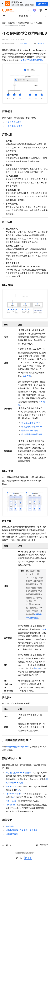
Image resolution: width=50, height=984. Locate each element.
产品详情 (23, 43)
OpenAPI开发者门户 (15, 793)
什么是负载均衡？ (14, 122)
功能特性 (10, 826)
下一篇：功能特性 (40, 844)
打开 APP (42, 3)
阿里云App (11, 800)
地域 (44, 629)
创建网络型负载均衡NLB (17, 746)
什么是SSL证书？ (14, 126)
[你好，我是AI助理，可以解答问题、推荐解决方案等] (34, 10)
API (13, 796)
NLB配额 (26, 375)
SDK (18, 789)
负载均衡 (11, 23)
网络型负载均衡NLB (25, 23)
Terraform (10, 804)
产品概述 (39, 23)
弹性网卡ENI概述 (29, 430)
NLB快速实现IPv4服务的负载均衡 (22, 830)
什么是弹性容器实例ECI (32, 426)
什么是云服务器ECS (30, 422)
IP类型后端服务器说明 (31, 434)
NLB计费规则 (12, 834)
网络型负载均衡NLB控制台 (18, 772)
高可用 (37, 668)
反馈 (29, 858)
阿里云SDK (11, 786)
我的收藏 (41, 43)
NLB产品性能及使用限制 (32, 60)
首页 (4, 23)
